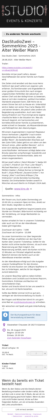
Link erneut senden (24, 409)
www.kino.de (21, 189)
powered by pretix (31, 416)
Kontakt (10, 414)
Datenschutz (17, 416)
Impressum (37, 414)
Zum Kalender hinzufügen (19, 337)
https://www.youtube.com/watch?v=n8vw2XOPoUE (17, 69)
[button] (24, 34)
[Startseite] (24, 14)
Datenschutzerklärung (23, 414)
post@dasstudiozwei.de (24, 302)
